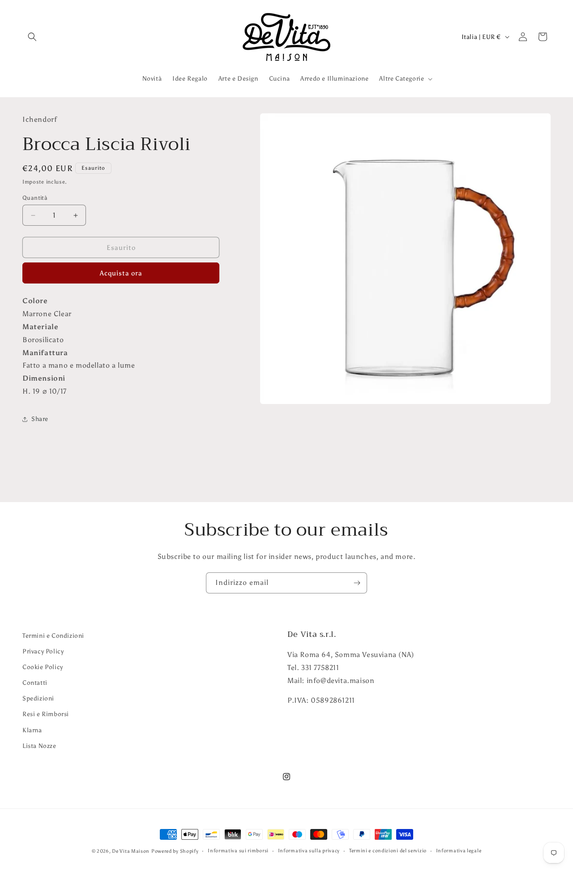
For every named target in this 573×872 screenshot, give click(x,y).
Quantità (34, 197)
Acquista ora (121, 273)
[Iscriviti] (357, 582)
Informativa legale (459, 851)
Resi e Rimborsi (45, 714)
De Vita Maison (131, 851)
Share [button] (39, 419)
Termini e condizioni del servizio (388, 851)
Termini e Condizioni (53, 636)
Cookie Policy (42, 667)
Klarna (32, 730)
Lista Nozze (39, 746)
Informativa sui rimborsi (238, 851)
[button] (32, 37)
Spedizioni (38, 699)
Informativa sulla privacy (309, 851)
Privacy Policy (43, 651)
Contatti (34, 683)
